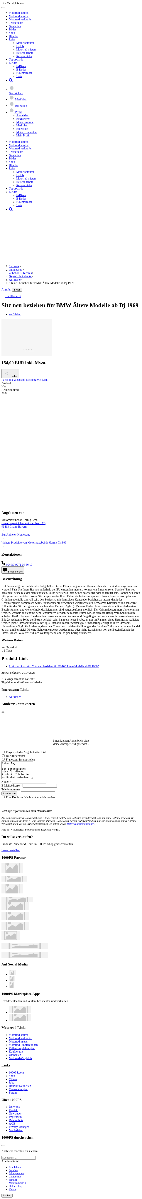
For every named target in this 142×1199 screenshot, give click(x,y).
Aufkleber (15, 279)
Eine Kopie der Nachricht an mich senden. (30, 797)
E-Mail (16, 289)
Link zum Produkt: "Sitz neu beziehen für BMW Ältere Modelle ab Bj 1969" (54, 666)
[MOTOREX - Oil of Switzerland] (12, 871)
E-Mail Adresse (11, 785)
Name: (6, 781)
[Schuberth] (15, 909)
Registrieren (23, 118)
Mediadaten (16, 1130)
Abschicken (9, 793)
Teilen (13, 376)
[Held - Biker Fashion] (12, 892)
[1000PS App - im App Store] (20, 1012)
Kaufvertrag (16, 1051)
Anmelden (22, 115)
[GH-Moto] (17, 900)
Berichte (13, 1170)
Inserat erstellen (10, 850)
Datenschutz (16, 1120)
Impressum (15, 1116)
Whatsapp (19, 379)
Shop (12, 32)
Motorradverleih (17, 1182)
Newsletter (15, 1113)
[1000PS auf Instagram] (11, 986)
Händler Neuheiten (20, 1085)
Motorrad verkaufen (20, 19)
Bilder (12, 29)
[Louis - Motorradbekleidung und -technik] (10, 939)
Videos (13, 1079)
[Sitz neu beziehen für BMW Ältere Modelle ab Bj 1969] (26, 354)
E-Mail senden (15, 571)
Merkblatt (22, 125)
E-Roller (21, 69)
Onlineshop (15, 269)
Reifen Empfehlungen (22, 1048)
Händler (13, 36)
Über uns (14, 1106)
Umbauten (15, 1054)
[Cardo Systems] (15, 928)
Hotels (20, 46)
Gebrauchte (15, 1176)
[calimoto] (15, 918)
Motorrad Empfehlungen (23, 1044)
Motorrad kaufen (18, 12)
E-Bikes (21, 66)
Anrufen (6, 289)
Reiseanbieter (24, 56)
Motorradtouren (25, 42)
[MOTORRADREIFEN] (14, 880)
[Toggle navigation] (2, 7)
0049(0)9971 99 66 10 (18, 564)
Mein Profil (23, 135)
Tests (19, 76)
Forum (13, 1092)
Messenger (32, 379)
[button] (11, 80)
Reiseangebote (24, 52)
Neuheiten (15, 26)
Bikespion (22, 128)
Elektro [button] (13, 62)
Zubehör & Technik (20, 273)
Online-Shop (15, 1186)
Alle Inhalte (15, 1167)
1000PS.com (16, 1072)
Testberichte (16, 22)
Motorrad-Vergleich (20, 1058)
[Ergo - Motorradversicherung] (24, 948)
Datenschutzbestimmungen (80, 824)
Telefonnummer (10, 789)
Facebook (7, 379)
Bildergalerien (16, 1173)
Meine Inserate (24, 122)
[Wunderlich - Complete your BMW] (24, 957)
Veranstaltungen (18, 1089)
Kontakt (13, 1110)
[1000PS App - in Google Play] (20, 1020)
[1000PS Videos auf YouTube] (12, 974)
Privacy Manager (19, 1126)
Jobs (11, 1082)
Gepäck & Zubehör (20, 276)
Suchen (7, 1195)
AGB (12, 1123)
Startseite (14, 266)
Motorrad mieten (26, 49)
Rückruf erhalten (16, 755)
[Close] (2, 712)
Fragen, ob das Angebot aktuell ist (26, 752)
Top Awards (16, 59)
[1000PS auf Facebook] (12, 980)
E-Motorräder (24, 72)
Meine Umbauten (26, 132)
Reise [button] (12, 39)
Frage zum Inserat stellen (20, 759)
